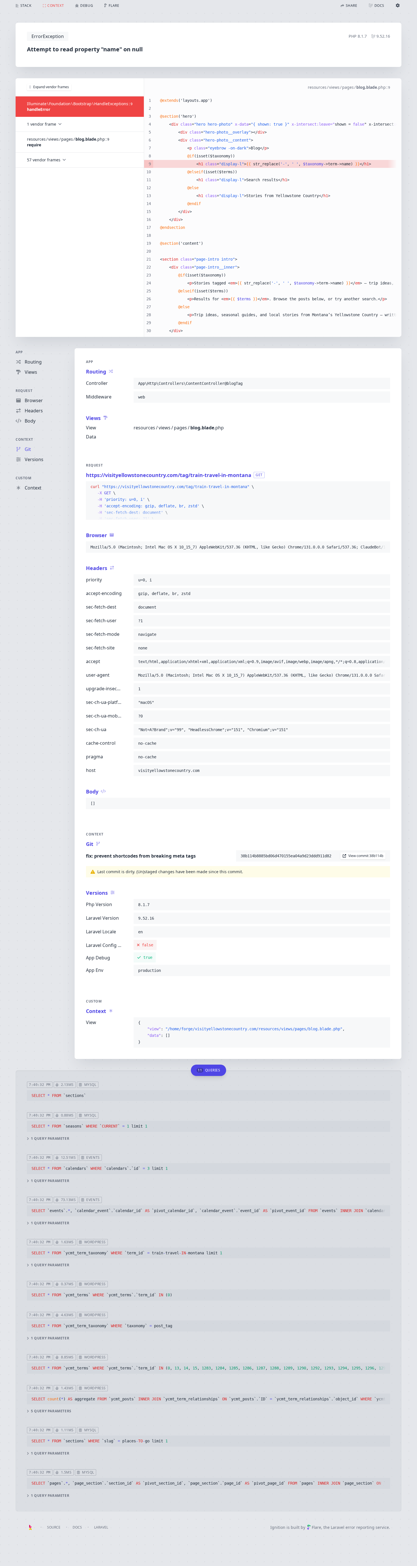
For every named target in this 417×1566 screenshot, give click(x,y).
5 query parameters (51, 1411)
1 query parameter (50, 1138)
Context (24, 439)
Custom (23, 478)
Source (53, 1527)
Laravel (101, 1527)
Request (24, 390)
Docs (77, 1527)
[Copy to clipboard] (383, 383)
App (19, 352)
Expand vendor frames (51, 87)
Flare (316, 1527)
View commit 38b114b (365, 855)
